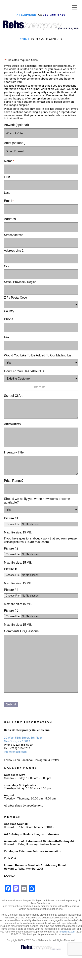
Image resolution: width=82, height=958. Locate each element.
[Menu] (74, 7)
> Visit (24, 38)
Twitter (55, 759)
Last (7, 192)
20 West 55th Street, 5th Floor (23, 737)
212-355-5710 (54, 14)
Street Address (13, 234)
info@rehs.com (67, 931)
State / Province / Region (20, 282)
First (7, 177)
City (6, 266)
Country (9, 311)
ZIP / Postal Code (15, 297)
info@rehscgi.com (15, 751)
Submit (11, 704)
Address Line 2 (13, 250)
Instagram (41, 759)
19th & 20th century (46, 38)
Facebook (27, 759)
